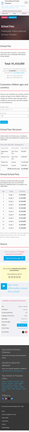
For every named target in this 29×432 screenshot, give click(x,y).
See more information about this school (17, 288)
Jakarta (13, 388)
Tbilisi (20, 385)
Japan (6, 6)
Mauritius (16, 387)
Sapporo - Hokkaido (14, 6)
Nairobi (16, 383)
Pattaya (3, 390)
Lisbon (22, 381)
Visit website (21, 325)
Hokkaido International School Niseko (14, 300)
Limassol (4, 388)
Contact (4, 424)
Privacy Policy (5, 417)
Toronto (24, 388)
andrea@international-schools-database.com (12, 371)
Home (2, 6)
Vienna (3, 385)
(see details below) (18, 73)
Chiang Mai (10, 383)
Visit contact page (22, 328)
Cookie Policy (5, 421)
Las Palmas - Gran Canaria (13, 381)
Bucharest (4, 383)
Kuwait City (9, 385)
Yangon (9, 388)
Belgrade (21, 383)
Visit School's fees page (14, 258)
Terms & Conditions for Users (9, 414)
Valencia (4, 381)
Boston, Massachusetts (7, 387)
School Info (5, 13)
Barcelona (18, 388)
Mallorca (22, 387)
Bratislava (15, 385)
